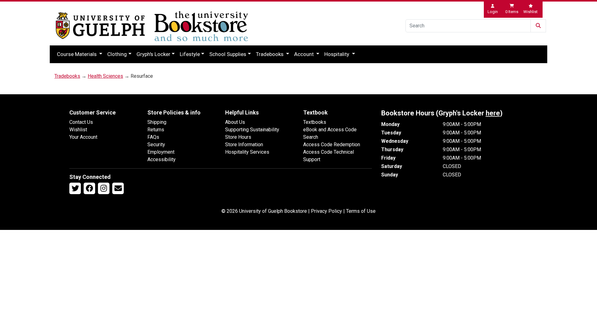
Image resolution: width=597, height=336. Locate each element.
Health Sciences (105, 76)
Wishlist (78, 130)
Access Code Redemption (331, 144)
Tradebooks (270, 54)
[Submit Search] (538, 25)
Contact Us (81, 122)
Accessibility (161, 159)
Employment (160, 152)
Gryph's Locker (153, 54)
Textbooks (314, 122)
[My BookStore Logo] (100, 25)
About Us (235, 122)
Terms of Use (361, 211)
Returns (155, 130)
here (493, 113)
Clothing (117, 54)
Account (304, 54)
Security (156, 144)
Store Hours (238, 137)
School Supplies (227, 54)
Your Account (83, 137)
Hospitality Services (247, 152)
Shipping (156, 122)
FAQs (153, 137)
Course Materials (77, 54)
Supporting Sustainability (252, 130)
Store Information (244, 144)
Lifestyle (190, 54)
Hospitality (337, 54)
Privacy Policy (326, 211)
